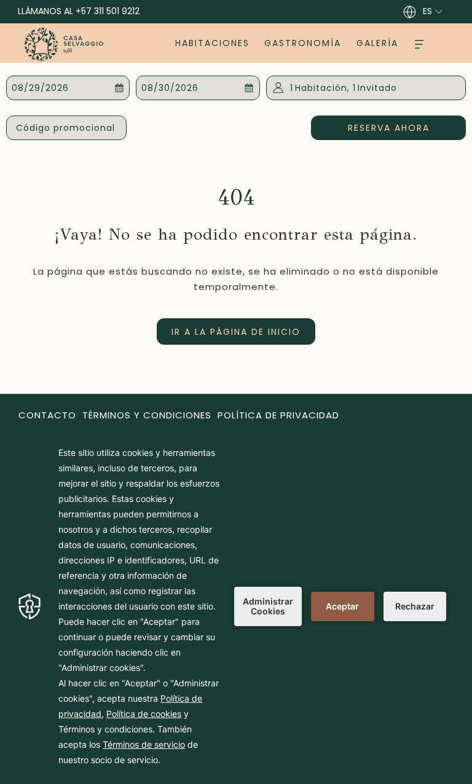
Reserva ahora (407, 127)
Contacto (47, 415)
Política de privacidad (278, 415)
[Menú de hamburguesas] (419, 43)
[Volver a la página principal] (64, 44)
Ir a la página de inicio (236, 332)
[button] (68, 87)
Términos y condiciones (146, 415)
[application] (236, 606)
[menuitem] (213, 43)
